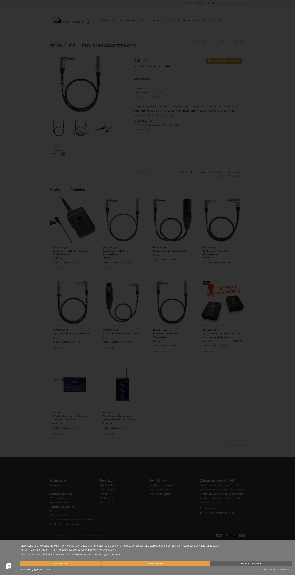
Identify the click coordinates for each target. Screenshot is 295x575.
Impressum (267, 570)
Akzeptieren (156, 563)
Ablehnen (61, 563)
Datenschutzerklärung (282, 570)
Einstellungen (251, 563)
